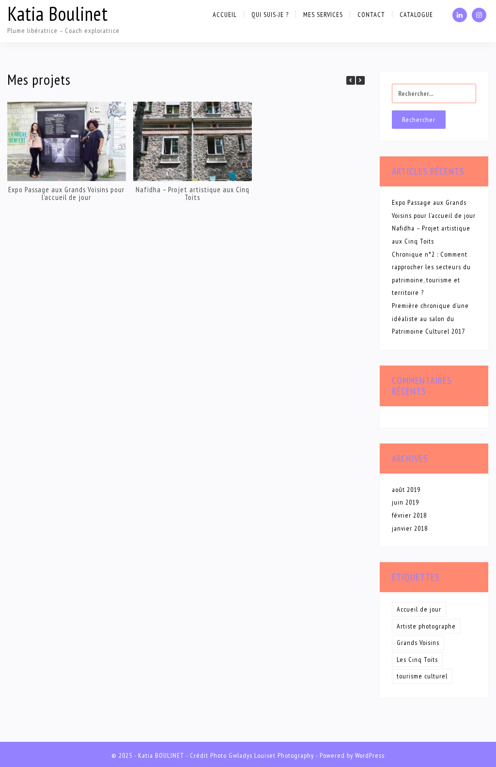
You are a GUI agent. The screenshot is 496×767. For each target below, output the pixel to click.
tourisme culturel (422, 676)
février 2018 (409, 515)
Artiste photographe (426, 626)
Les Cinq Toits (417, 659)
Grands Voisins (418, 642)
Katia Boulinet (57, 13)
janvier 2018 (410, 528)
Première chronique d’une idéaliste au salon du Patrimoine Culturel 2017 (430, 318)
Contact (371, 14)
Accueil (225, 14)
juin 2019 (405, 502)
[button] (360, 80)
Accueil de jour (419, 609)
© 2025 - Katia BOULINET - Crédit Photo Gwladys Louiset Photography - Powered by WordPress (248, 755)
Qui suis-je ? (270, 14)
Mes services (323, 14)
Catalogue (416, 14)
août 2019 (406, 489)
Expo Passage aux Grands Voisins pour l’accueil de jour (66, 193)
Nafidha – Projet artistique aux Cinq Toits (192, 193)
